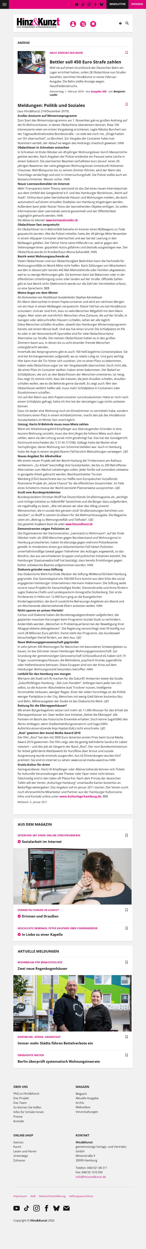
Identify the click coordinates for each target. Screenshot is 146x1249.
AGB (32, 1196)
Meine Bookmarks (93, 24)
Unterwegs (20, 1156)
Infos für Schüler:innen (28, 1112)
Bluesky (101, 4)
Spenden (137, 4)
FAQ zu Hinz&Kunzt (26, 1093)
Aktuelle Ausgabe (87, 1098)
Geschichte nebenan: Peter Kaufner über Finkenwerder (57, 928)
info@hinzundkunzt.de (91, 1177)
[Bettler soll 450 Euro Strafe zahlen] (31, 63)
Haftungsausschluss (81, 1196)
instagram (89, 4)
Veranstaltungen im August (38, 910)
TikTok (83, 4)
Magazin (81, 1094)
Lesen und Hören (24, 1151)
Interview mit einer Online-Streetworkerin (49, 835)
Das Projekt (21, 1098)
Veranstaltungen (87, 1112)
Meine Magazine (83, 24)
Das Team (20, 1103)
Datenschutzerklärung (52, 1196)
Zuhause (19, 1160)
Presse (17, 1117)
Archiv (80, 1103)
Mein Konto (73, 24)
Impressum (20, 1196)
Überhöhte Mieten (31, 1055)
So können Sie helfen (27, 1107)
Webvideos (83, 1107)
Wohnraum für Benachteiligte (40, 962)
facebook (95, 4)
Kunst (17, 1147)
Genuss (18, 1142)
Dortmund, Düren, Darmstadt (39, 1037)
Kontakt (18, 1121)
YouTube (77, 4)
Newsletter (118, 4)
